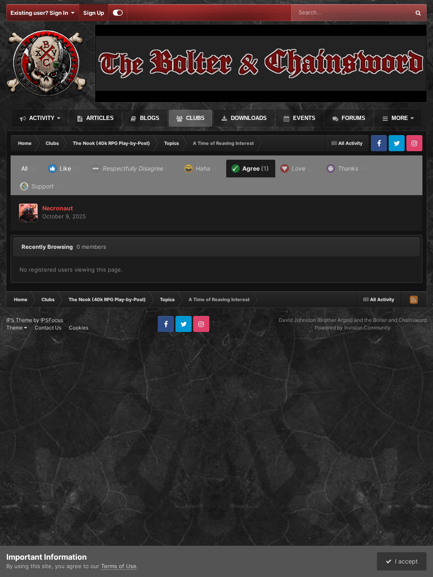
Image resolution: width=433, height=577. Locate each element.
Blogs (148, 118)
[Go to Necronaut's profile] (28, 213)
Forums (352, 118)
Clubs (194, 118)
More (400, 118)
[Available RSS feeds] (413, 299)
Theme (15, 327)
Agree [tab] (255, 168)
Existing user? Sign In (41, 12)
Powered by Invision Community (353, 327)
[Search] (418, 12)
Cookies (78, 327)
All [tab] (29, 168)
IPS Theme (19, 320)
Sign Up (93, 12)
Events (303, 118)
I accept (405, 561)
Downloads (248, 118)
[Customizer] (118, 12)
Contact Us (48, 327)
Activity (41, 118)
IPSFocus (52, 320)
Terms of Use (119, 566)
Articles (99, 118)
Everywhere (384, 12)
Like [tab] (69, 168)
